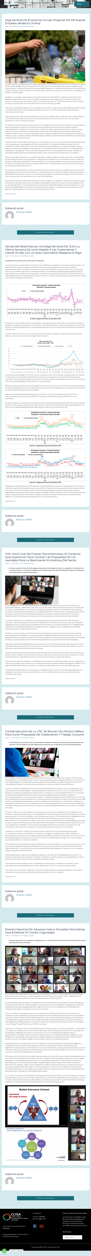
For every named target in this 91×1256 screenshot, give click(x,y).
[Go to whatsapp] (4, 1251)
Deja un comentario (12, 26)
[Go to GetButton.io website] (4, 1254)
